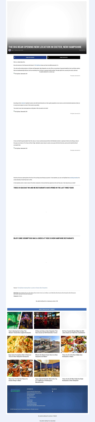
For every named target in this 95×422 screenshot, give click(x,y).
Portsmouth (25, 293)
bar (19, 292)
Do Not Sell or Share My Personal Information (36, 405)
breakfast (23, 292)
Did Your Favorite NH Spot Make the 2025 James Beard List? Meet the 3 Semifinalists (73, 331)
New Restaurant (72, 292)
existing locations (74, 177)
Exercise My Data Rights (32, 404)
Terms (28, 398)
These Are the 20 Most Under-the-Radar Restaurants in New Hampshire (72, 379)
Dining (32, 292)
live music (46, 292)
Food (41, 292)
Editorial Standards (31, 394)
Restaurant (30, 293)
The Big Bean (37, 65)
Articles (20, 296)
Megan (12, 50)
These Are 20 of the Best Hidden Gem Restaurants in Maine (72, 355)
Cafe (29, 292)
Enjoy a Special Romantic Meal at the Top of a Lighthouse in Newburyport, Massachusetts (46, 380)
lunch (50, 292)
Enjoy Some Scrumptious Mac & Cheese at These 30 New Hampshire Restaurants (20, 355)
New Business (59, 292)
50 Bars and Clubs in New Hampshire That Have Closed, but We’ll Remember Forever (46, 331)
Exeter (38, 292)
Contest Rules (30, 400)
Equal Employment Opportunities (33, 391)
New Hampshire (65, 292)
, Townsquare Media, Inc (26, 409)
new (55, 292)
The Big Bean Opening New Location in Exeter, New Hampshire (32, 287)
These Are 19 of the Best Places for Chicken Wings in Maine (18, 379)
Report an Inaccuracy (31, 397)
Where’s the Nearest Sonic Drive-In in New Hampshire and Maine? (46, 355)
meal (53, 292)
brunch (26, 292)
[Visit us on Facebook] (53, 391)
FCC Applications (30, 395)
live (43, 292)
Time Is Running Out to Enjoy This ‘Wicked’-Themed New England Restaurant (20, 331)
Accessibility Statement (32, 402)
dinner (35, 292)
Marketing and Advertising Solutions (34, 392)
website (23, 103)
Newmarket (16, 293)
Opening (20, 293)
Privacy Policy (30, 401)
